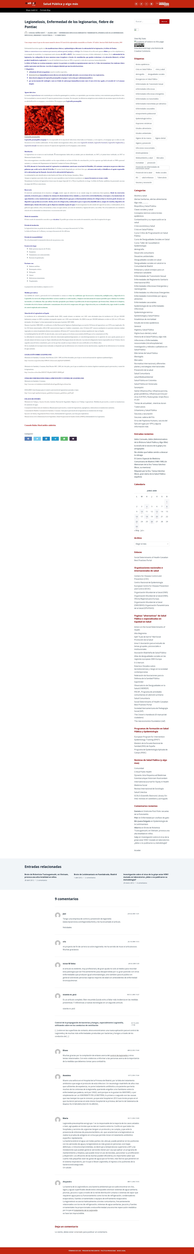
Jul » (142, 530)
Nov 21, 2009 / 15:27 (133, 994)
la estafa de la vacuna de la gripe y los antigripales (150, 447)
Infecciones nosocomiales (145, 148)
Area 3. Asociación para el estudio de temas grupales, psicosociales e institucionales (149, 646)
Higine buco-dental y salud (145, 333)
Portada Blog (45, 10)
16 (137, 516)
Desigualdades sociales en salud (147, 260)
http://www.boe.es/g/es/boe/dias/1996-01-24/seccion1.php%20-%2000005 (47, 360)
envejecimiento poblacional (146, 113)
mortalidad (140, 163)
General (137, 326)
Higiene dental (160, 138)
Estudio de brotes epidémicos (146, 323)
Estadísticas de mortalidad (145, 319)
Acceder (137, 850)
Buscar (164, 21)
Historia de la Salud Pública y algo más (150, 336)
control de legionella (118, 1055)
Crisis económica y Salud (144, 226)
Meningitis (138, 356)
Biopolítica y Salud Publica (145, 206)
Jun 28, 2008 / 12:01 (133, 914)
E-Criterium (139, 662)
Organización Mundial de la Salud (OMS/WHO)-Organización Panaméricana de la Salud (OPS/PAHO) (151, 605)
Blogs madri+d (31, 10)
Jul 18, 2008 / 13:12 (133, 941)
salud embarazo (148, 177)
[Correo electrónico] (73, 439)
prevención (151, 163)
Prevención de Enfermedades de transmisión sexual (147, 168)
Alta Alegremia (140, 633)
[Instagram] (151, 4)
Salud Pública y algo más (60, 4)
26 (152, 521)
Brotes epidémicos (142, 64)
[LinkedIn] (46, 439)
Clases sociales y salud (143, 209)
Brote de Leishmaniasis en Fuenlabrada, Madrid (95, 874)
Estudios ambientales (143, 133)
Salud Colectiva (140, 792)
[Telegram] (55, 439)
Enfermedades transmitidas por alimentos (151, 104)
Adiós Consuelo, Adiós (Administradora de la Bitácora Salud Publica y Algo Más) (151, 440)
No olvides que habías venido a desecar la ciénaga (151, 453)
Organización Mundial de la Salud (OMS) (151, 592)
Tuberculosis (162, 177)
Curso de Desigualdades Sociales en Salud (151, 239)
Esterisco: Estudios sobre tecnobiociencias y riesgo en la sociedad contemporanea (151, 669)
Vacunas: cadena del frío (144, 417)
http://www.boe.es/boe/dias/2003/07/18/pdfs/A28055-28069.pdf (44, 372)
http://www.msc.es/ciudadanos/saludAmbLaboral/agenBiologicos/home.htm (48, 384)
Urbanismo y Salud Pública (42, 35)
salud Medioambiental (143, 377)
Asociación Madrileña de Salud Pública (150, 652)
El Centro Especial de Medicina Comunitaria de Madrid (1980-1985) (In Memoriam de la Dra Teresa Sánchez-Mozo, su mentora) (150, 463)
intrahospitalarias (142, 153)
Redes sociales (161, 173)
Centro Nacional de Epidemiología (148, 582)
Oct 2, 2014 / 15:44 (133, 1075)
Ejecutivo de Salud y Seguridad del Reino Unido (39, 413)
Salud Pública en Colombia (145, 380)
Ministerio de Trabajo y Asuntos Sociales (37, 402)
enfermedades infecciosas (145, 89)
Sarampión (138, 387)
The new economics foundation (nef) (149, 721)
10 (142, 511)
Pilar (136, 817)
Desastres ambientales (144, 256)
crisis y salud (160, 69)
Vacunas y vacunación (144, 182)
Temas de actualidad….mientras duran (150, 403)
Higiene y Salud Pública (144, 330)
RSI (137, 177)
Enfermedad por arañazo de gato (155, 817)
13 (157, 511)
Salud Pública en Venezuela (145, 384)
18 (147, 516)
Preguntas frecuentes (91, 1251)
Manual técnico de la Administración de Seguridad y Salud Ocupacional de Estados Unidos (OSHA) (55, 416)
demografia (140, 74)
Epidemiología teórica (143, 118)
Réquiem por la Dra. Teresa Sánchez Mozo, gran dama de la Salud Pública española (149, 474)
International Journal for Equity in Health (151, 781)
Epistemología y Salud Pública (146, 316)
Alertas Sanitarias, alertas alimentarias (150, 199)
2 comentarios (41, 880)
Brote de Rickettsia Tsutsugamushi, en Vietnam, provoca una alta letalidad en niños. (151, 830)
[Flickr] (146, 4)
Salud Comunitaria (142, 373)
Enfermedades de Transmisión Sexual (149, 84)
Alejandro (67, 1181)
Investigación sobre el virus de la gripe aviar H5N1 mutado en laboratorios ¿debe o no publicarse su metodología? (151, 840)
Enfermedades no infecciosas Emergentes (151, 292)
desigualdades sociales (156, 74)
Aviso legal (121, 1251)
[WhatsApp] (64, 439)
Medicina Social (140, 785)
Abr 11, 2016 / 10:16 (133, 1181)
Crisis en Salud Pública (144, 69)
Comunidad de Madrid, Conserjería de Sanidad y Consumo (42, 410)
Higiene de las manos (143, 138)
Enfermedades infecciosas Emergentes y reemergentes (78, 33)
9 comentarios (60, 35)
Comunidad (139, 768)
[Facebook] (136, 4)
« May (136, 530)
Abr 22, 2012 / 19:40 (133, 1050)
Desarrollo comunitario (144, 253)
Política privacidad (108, 1251)
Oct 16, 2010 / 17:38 (135, 1024)
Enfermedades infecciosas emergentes (150, 94)
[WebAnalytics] (136, 29)
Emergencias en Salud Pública (146, 79)
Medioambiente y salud (144, 158)
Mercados (160, 158)
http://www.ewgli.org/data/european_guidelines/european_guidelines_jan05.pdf (49, 393)
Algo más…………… (141, 202)
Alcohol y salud (140, 195)
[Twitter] (141, 4)
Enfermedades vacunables (145, 109)
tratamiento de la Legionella (85, 1210)
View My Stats (140, 38)
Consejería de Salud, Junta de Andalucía (37, 408)
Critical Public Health (143, 772)
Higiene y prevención (143, 143)
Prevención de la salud (144, 173)
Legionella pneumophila (32, 137)
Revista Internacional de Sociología (149, 788)
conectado (78, 1232)
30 (137, 526)
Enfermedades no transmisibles (147, 99)
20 (157, 516)
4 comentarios (142, 883)
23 (137, 521)
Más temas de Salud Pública (146, 353)
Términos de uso (74, 1251)
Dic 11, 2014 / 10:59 (133, 1118)
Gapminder (139, 682)
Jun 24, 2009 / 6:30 (133, 963)
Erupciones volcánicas (144, 123)
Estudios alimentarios (143, 128)
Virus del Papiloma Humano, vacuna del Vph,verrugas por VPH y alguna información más (150, 423)
